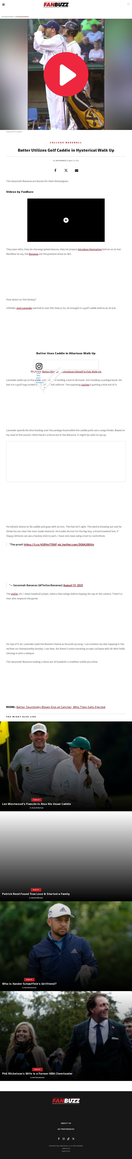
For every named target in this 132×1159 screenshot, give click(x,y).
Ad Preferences (66, 1129)
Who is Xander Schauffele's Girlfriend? (29, 983)
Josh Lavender (24, 308)
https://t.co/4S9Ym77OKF (40, 544)
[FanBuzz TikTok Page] (68, 1138)
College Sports (8, 17)
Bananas (33, 253)
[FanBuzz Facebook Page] (58, 1138)
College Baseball (22, 17)
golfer (14, 593)
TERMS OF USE (66, 1148)
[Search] (128, 4)
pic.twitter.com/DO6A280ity (76, 544)
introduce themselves (90, 249)
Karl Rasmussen (30, 988)
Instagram (19, 132)
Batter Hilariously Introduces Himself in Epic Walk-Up (71, 371)
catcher (85, 384)
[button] (3, 4)
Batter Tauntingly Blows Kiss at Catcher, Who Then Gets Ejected (60, 706)
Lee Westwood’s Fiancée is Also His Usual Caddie (36, 803)
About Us (66, 1123)
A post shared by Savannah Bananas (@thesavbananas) (59, 374)
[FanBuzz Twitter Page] (73, 1138)
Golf (37, 800)
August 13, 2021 (73, 585)
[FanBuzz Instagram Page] (63, 1138)
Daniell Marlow (37, 808)
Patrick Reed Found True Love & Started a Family (36, 893)
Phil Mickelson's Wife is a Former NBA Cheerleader (37, 1073)
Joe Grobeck (60, 160)
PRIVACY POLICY (66, 1151)
